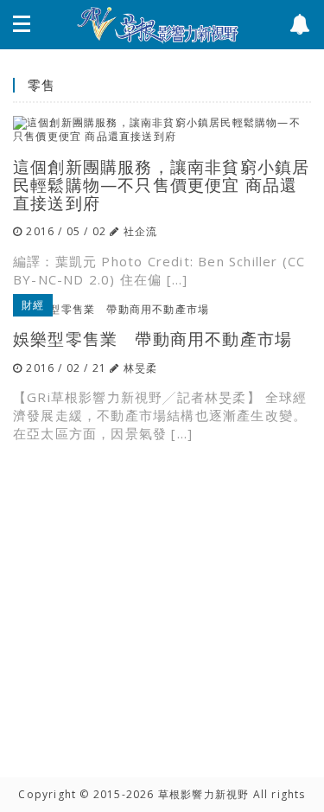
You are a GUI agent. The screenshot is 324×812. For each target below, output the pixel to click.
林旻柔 (141, 368)
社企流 (141, 231)
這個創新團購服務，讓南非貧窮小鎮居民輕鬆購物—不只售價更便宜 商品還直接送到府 (161, 184)
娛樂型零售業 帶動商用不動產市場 (152, 338)
